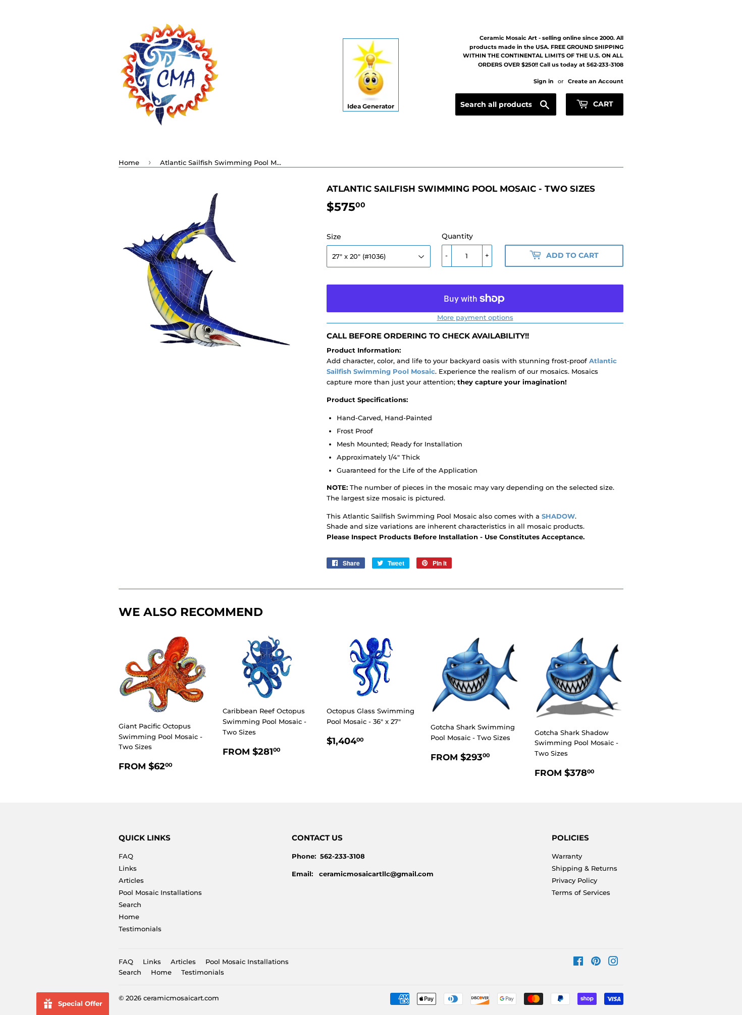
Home (129, 162)
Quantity (457, 236)
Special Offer (80, 1003)
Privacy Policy (574, 880)
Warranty (567, 856)
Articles (131, 880)
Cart (602, 103)
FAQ (126, 856)
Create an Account (595, 81)
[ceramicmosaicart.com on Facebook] (578, 962)
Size (334, 236)
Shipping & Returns (584, 868)
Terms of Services (581, 892)
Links (128, 868)
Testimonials (140, 929)
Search (130, 904)
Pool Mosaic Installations (160, 892)
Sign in (544, 81)
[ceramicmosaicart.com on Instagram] (613, 962)
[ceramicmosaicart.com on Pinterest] (596, 962)
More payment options (475, 317)
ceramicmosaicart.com (181, 998)
